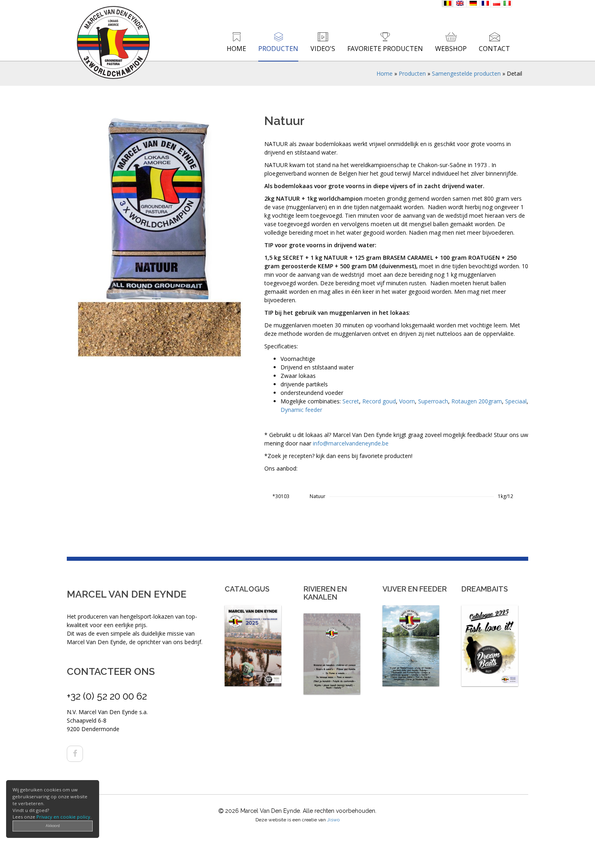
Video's (322, 48)
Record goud (379, 401)
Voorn (407, 401)
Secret (350, 401)
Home (236, 48)
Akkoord (53, 825)
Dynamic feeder (301, 410)
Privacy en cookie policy (63, 817)
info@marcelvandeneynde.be (351, 443)
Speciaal (516, 401)
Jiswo (333, 820)
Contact (494, 48)
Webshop (451, 48)
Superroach (433, 401)
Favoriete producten (385, 48)
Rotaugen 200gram (476, 401)
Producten (278, 48)
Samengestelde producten (466, 73)
